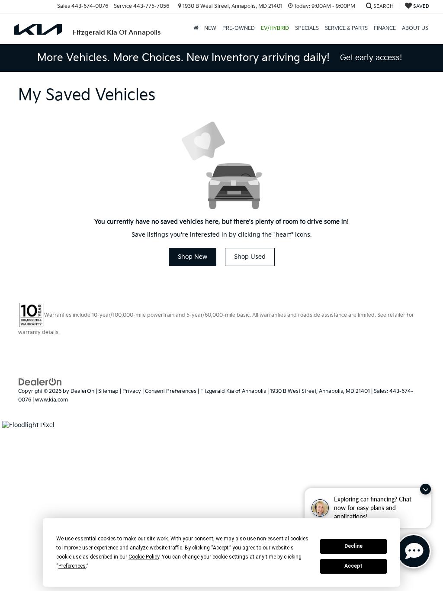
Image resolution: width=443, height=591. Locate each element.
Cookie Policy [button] (143, 557)
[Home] (195, 28)
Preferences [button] (72, 566)
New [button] (210, 28)
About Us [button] (415, 28)
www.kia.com (51, 400)
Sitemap (108, 391)
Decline (353, 546)
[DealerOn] (40, 381)
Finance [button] (385, 28)
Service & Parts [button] (346, 28)
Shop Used (250, 256)
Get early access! (371, 57)
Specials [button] (307, 28)
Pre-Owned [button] (238, 28)
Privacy (131, 391)
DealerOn (82, 391)
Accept (353, 566)
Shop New (192, 256)
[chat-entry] (413, 551)
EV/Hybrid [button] (275, 28)
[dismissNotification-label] (425, 489)
